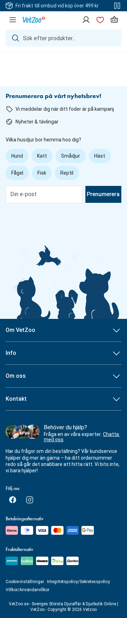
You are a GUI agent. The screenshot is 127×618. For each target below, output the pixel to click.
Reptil (66, 173)
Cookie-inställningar (25, 581)
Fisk (41, 173)
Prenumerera (103, 194)
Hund (17, 156)
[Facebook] (13, 500)
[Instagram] (30, 500)
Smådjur (70, 156)
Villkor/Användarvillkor (27, 589)
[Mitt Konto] (86, 20)
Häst (99, 156)
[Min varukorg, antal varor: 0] (114, 20)
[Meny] (13, 20)
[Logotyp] (34, 20)
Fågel (17, 173)
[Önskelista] (100, 20)
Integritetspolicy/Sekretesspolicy (78, 581)
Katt (42, 156)
